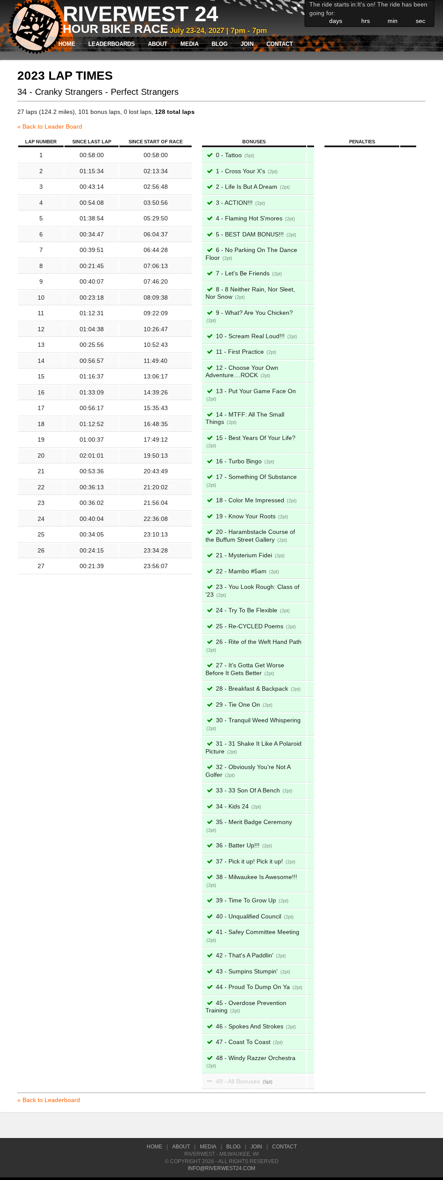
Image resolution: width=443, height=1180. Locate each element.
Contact (279, 44)
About (157, 44)
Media (189, 44)
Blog (220, 44)
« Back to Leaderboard (48, 1099)
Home (66, 44)
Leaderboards (111, 44)
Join (247, 44)
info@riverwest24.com (221, 1168)
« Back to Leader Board (49, 126)
